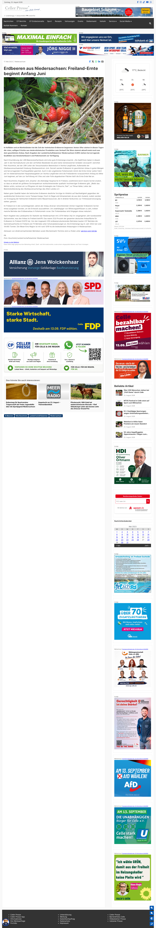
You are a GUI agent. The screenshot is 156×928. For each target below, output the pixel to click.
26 (138, 540)
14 (148, 534)
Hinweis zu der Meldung (11, 242)
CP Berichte (21, 21)
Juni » (147, 545)
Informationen (16, 919)
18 (133, 537)
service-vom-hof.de (89, 231)
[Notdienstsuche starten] (148, 501)
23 (122, 540)
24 (127, 540)
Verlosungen (70, 21)
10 (127, 534)
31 (127, 542)
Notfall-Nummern (11, 25)
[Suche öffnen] (150, 23)
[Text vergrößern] (152, 908)
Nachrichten (8, 21)
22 (117, 540)
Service (112, 21)
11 (132, 534)
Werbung (63, 917)
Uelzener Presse (116, 921)
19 (138, 537)
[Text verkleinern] (152, 913)
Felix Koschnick (21, 416)
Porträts (13, 923)
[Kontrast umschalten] (152, 918)
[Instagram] (141, 2)
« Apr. (118, 545)
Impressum (64, 923)
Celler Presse (15, 915)
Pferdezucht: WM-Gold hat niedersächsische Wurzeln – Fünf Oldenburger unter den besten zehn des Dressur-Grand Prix (85, 405)
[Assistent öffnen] (5, 922)
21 (148, 537)
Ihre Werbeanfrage (17, 921)
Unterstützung (65, 915)
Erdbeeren (9, 416)
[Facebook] (137, 2)
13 (143, 534)
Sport (49, 21)
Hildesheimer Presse (118, 919)
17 (127, 537)
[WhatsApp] (151, 2)
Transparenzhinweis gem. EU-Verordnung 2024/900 (23, 44)
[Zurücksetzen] (152, 924)
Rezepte (58, 21)
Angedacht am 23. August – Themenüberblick (49, 403)
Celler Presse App (17, 917)
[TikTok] (144, 2)
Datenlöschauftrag (67, 919)
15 (117, 537)
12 (138, 534)
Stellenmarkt (91, 21)
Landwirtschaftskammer (39, 416)
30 (122, 542)
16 (122, 537)
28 (148, 540)
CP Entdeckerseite (36, 21)
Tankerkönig (121, 228)
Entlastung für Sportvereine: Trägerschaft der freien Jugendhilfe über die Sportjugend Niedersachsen (20, 404)
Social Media (125, 21)
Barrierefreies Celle (117, 917)
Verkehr (103, 21)
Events (80, 21)
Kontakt (24, 25)
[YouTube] (147, 2)
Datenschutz (65, 921)
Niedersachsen (20, 61)
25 (133, 540)
